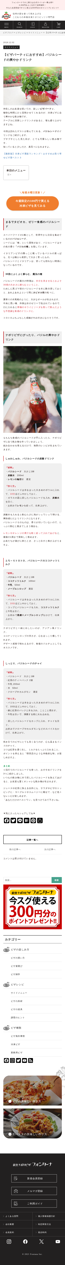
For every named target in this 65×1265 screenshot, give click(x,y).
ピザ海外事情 (18, 1036)
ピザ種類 (16, 1028)
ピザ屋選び (17, 966)
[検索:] (32, 880)
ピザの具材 (17, 1001)
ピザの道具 (17, 1009)
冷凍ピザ (15, 1044)
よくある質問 (11, 1216)
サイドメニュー (19, 993)
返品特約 (42, 1232)
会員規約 (9, 1232)
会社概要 (9, 1224)
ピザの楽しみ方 (20, 949)
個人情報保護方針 (46, 1216)
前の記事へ (15, 849)
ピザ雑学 (15, 974)
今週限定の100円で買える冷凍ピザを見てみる (32, 203)
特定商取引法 (44, 1224)
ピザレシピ (17, 984)
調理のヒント (18, 1017)
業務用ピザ (17, 1052)
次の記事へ (50, 849)
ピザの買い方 (18, 958)
